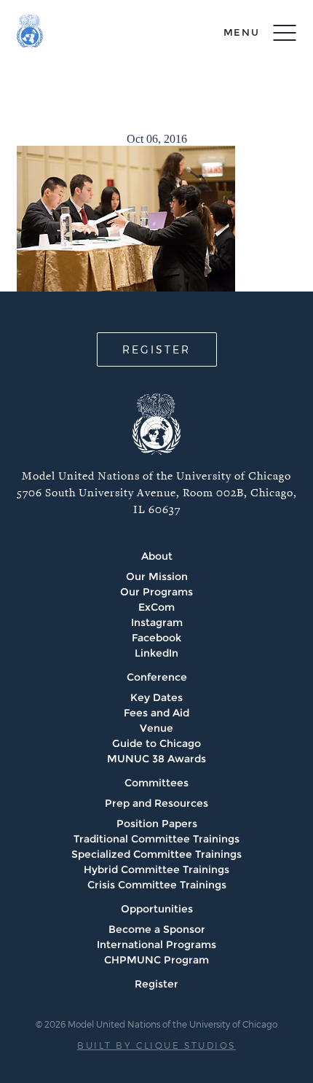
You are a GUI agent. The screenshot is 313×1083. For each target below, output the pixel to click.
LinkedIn (156, 653)
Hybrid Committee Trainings (156, 869)
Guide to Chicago (156, 743)
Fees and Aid (156, 712)
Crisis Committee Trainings (156, 884)
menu (241, 32)
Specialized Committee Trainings (156, 854)
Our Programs (156, 591)
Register (156, 983)
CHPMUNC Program (156, 959)
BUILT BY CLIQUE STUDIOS (156, 1045)
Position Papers (156, 823)
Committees (156, 782)
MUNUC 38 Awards (156, 758)
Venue (156, 728)
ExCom (156, 607)
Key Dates (156, 697)
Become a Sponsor (156, 929)
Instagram (157, 622)
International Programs (156, 944)
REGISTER (156, 349)
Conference (157, 677)
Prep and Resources (156, 803)
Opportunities (157, 908)
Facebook (156, 637)
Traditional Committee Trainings (156, 838)
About (157, 556)
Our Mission (157, 576)
